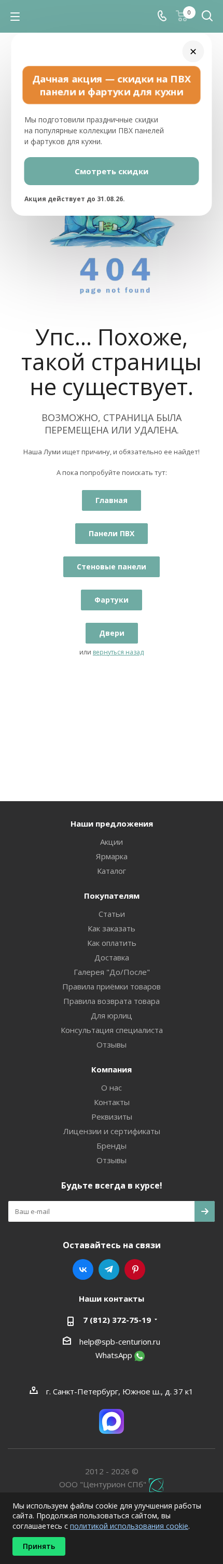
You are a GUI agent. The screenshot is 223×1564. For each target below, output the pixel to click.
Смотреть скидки (111, 171)
